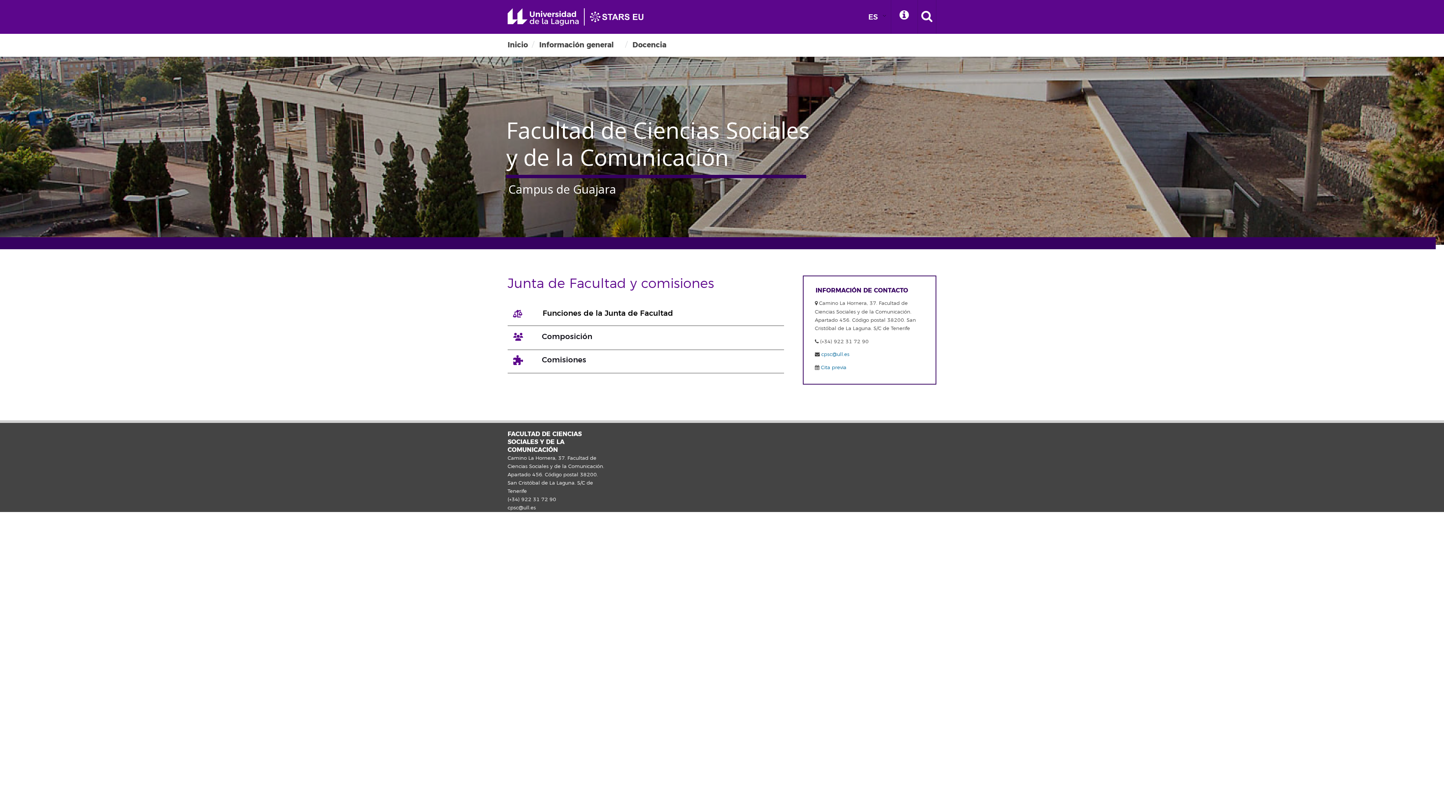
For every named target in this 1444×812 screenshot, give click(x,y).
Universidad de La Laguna (579, 17)
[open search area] (927, 17)
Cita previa (832, 368)
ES (873, 17)
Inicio (518, 45)
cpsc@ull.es (835, 354)
